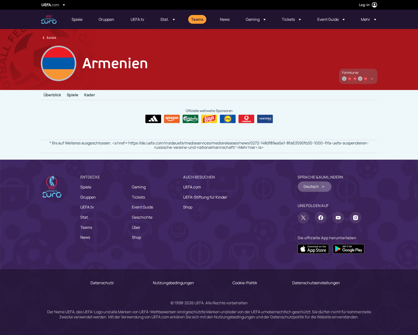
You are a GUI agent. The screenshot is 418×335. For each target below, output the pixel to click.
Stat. (84, 217)
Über (136, 227)
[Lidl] (228, 119)
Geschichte (142, 217)
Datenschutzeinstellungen (316, 282)
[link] (77, 19)
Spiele (72, 95)
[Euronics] (265, 119)
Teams (86, 227)
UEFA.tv (87, 207)
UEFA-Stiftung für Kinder (205, 197)
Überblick (52, 95)
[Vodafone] (246, 119)
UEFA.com (192, 187)
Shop (136, 237)
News (85, 237)
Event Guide (142, 207)
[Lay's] (209, 119)
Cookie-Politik (244, 282)
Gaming (139, 187)
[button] (167, 19)
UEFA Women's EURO (49, 19)
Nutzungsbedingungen (173, 282)
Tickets (138, 197)
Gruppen (88, 197)
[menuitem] (79, 19)
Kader (89, 95)
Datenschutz (102, 282)
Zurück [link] (51, 38)
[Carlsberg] (190, 119)
